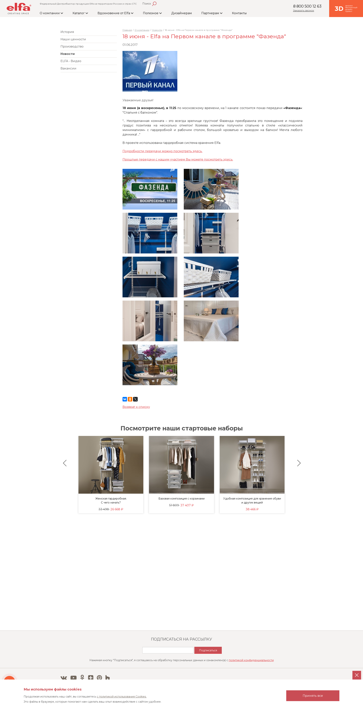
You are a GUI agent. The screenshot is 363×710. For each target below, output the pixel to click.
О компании (50, 13)
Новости (67, 54)
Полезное (151, 13)
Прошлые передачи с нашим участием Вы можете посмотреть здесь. (178, 159)
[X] (135, 399)
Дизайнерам (181, 13)
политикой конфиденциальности (251, 660)
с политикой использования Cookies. (122, 696)
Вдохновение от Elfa (114, 13)
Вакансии (68, 68)
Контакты (239, 13)
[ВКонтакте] (125, 399)
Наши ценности (73, 39)
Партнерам (210, 13)
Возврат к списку (136, 407)
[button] (63, 463)
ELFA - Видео (70, 61)
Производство (72, 46)
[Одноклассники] (130, 399)
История (67, 32)
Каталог (79, 13)
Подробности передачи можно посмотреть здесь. (162, 151)
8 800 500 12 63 (307, 6)
